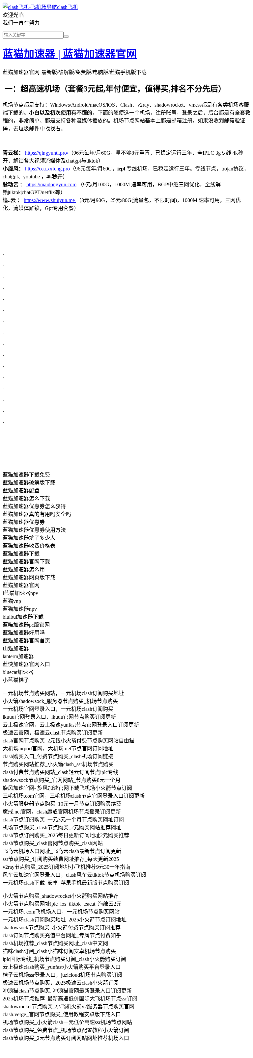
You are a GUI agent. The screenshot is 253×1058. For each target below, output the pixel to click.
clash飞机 (67, 7)
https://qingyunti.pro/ (46, 153)
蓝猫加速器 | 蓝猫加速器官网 (70, 54)
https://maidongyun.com (51, 184)
